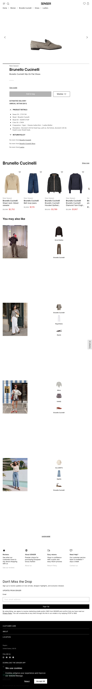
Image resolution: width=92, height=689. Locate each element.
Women (13, 8)
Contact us (74, 565)
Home (5, 8)
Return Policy (52, 565)
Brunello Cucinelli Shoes (27, 143)
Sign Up (46, 607)
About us (28, 565)
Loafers (45, 8)
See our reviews (8, 568)
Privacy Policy (7, 613)
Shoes (37, 8)
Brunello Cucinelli (25, 8)
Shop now (85, 163)
